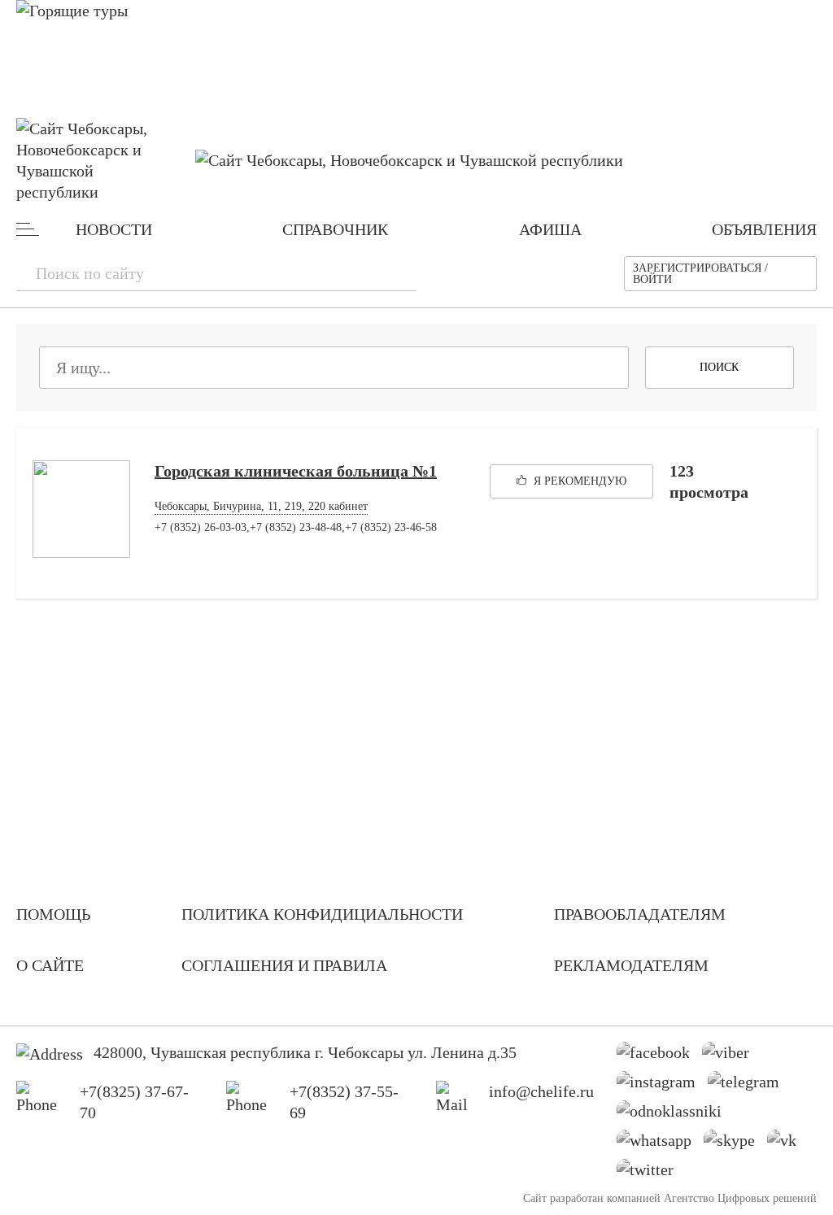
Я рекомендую (578, 481)
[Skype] (735, 1144)
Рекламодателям (631, 965)
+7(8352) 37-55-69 (344, 1101)
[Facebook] (659, 1056)
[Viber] (731, 1056)
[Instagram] (662, 1085)
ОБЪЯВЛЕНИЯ (764, 229)
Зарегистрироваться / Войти (700, 273)
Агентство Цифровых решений (740, 1198)
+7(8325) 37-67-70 (134, 1101)
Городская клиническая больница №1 (296, 471)
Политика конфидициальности (322, 914)
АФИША (550, 229)
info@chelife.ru (541, 1091)
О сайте (50, 965)
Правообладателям (640, 914)
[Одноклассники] (675, 1115)
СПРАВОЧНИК (335, 229)
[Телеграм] (750, 1085)
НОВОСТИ (114, 229)
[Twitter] (651, 1173)
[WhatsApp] (660, 1144)
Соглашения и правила (284, 965)
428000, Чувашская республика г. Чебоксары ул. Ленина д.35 (305, 1052)
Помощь (53, 914)
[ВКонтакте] (788, 1144)
